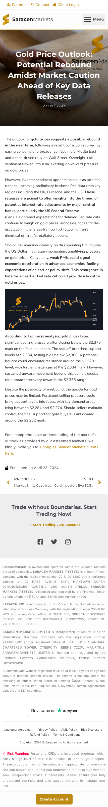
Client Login (68, 5)
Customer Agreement (18, 729)
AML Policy (69, 729)
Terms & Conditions (66, 734)
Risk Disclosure (91, 729)
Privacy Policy (47, 729)
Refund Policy (39, 734)
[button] (93, 19)
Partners (19, 5)
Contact (42, 5)
